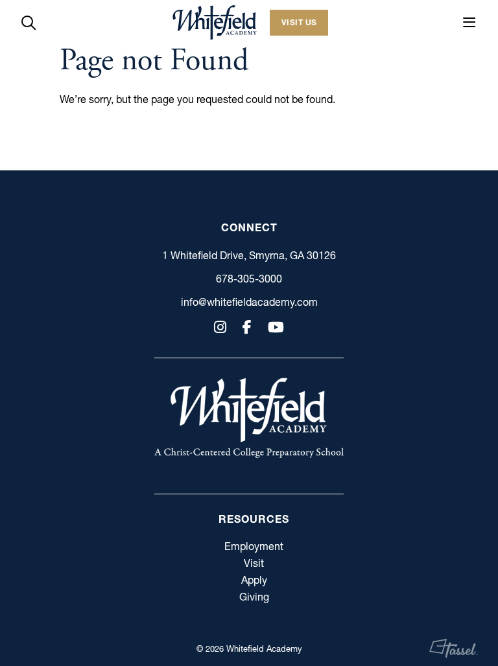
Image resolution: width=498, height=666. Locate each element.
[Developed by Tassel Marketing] (453, 648)
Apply (254, 579)
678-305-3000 (249, 278)
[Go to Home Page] (214, 22)
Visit (254, 563)
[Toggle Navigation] (469, 22)
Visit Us (299, 22)
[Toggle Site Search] (28, 22)
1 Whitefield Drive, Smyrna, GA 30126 (249, 255)
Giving (254, 596)
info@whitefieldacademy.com (249, 301)
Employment (253, 546)
